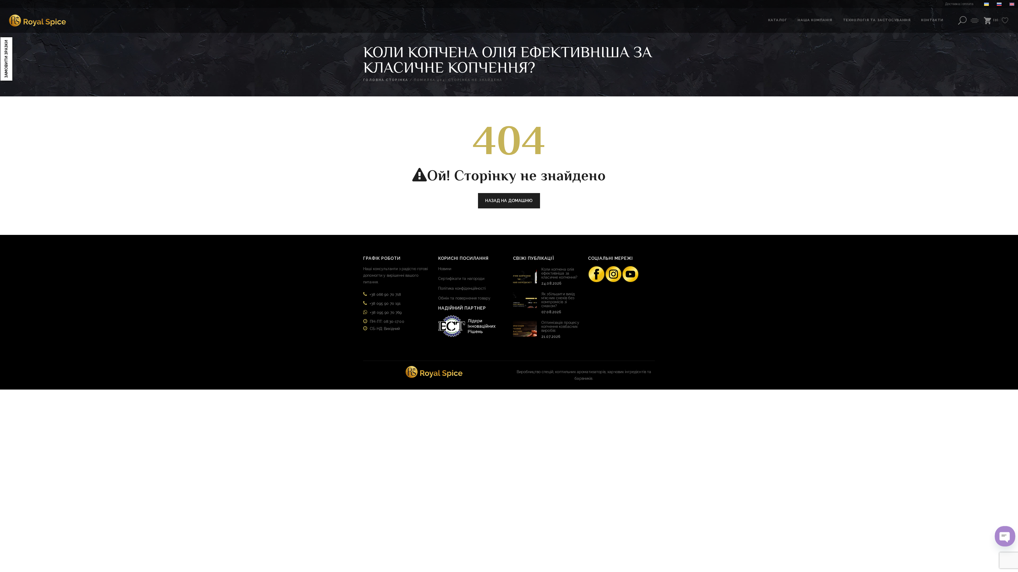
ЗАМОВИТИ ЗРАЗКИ (6, 59)
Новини (444, 269)
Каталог (777, 20)
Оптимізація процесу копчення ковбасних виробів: (560, 326)
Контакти (932, 20)
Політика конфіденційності (462, 288)
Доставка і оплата (959, 4)
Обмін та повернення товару (464, 298)
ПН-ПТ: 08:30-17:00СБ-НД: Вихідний (387, 325)
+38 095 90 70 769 (386, 312)
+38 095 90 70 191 (385, 303)
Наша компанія (815, 20)
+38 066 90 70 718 (385, 294)
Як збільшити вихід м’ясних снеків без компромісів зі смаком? (558, 300)
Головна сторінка (385, 80)
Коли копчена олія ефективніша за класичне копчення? (559, 273)
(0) (996, 20)
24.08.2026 (551, 283)
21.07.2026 (550, 336)
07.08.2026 (551, 312)
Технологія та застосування (877, 20)
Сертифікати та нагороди (461, 278)
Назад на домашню (509, 200)
